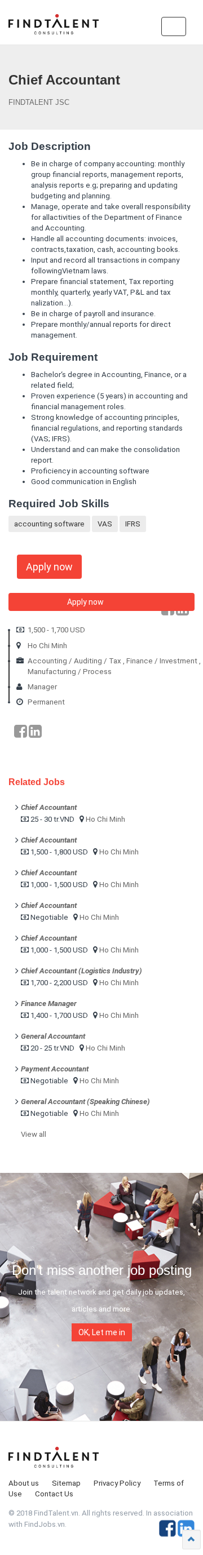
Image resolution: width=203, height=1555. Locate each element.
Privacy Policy (117, 1483)
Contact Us (54, 1494)
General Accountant (53, 1036)
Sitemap (66, 1483)
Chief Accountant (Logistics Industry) (81, 971)
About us (23, 1483)
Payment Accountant (55, 1069)
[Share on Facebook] (20, 732)
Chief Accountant (49, 807)
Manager (42, 687)
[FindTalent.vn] (53, 28)
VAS (105, 524)
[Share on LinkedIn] (35, 732)
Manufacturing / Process (70, 671)
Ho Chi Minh (47, 645)
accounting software (49, 524)
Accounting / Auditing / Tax (74, 661)
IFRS (132, 524)
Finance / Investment (161, 661)
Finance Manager (49, 1003)
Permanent (46, 702)
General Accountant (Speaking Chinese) (85, 1101)
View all (33, 1134)
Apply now (49, 567)
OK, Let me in (101, 1332)
